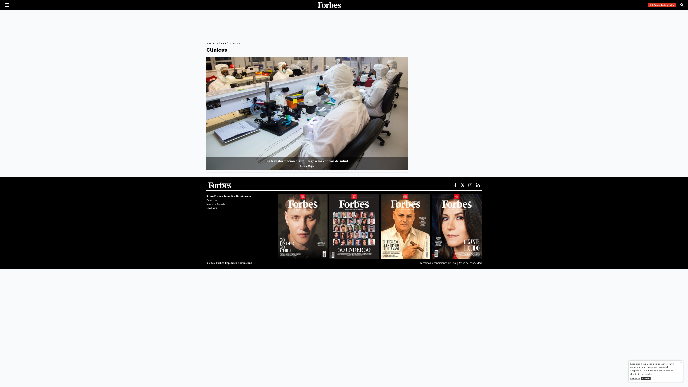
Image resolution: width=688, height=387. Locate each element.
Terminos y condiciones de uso (438, 263)
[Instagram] (470, 185)
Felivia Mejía (307, 166)
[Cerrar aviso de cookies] (681, 362)
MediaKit (211, 208)
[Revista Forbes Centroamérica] (405, 226)
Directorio (212, 200)
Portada (212, 43)
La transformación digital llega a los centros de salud (307, 161)
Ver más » (635, 378)
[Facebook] (455, 185)
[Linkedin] (478, 185)
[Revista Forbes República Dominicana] (354, 226)
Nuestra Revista (215, 204)
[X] (463, 185)
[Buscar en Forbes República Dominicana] (682, 5)
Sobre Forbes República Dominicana (228, 196)
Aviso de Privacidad (470, 263)
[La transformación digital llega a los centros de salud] (307, 113)
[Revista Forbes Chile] (303, 226)
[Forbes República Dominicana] (329, 5)
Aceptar (646, 378)
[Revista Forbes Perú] (457, 226)
